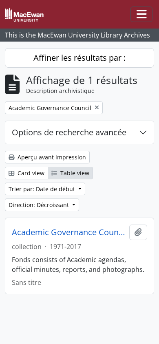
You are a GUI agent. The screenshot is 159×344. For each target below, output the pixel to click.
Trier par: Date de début (43, 189)
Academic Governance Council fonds (69, 232)
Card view (30, 173)
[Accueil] (27, 14)
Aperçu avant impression (51, 157)
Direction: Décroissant (40, 205)
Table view (74, 173)
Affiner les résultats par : (79, 57)
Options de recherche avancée (69, 132)
